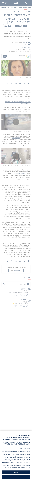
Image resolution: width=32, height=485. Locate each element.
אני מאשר (16, 472)
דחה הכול (16, 477)
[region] (16, 458)
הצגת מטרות (16, 481)
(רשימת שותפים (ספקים (24, 448)
